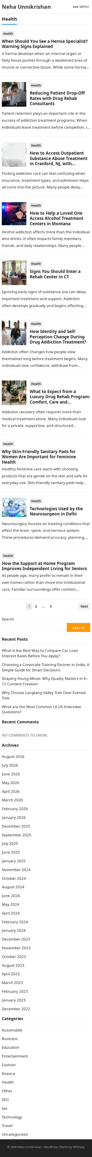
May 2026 (10, 782)
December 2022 (16, 1008)
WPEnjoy (79, 1147)
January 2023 (14, 1000)
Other (7, 1090)
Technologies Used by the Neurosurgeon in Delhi (56, 511)
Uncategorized (15, 1134)
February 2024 (15, 921)
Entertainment (15, 1056)
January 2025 (14, 860)
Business (10, 1038)
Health (8, 34)
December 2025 (16, 826)
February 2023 (15, 991)
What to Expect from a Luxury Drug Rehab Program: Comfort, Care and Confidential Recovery (60, 399)
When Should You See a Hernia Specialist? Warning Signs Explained (45, 43)
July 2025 (10, 843)
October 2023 (14, 956)
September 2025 (16, 834)
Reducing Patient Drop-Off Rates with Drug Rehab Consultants (57, 98)
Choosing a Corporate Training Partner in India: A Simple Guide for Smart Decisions (45, 667)
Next (84, 606)
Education (10, 1047)
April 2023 (11, 973)
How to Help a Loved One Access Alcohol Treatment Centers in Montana (56, 218)
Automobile (12, 1030)
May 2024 (10, 904)
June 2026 (11, 773)
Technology (12, 1117)
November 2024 (16, 869)
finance (8, 1073)
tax (4, 1108)
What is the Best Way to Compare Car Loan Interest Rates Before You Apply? (40, 653)
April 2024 (11, 913)
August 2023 (13, 965)
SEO (5, 1099)
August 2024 (13, 886)
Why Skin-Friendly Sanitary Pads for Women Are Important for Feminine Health (39, 457)
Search (8, 619)
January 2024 (14, 930)
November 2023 (16, 947)
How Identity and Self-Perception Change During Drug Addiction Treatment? (58, 337)
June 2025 (11, 852)
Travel (7, 1125)
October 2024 (14, 878)
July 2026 (10, 765)
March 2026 (12, 799)
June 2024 (11, 895)
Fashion (9, 1064)
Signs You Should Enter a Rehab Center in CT (55, 273)
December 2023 (16, 939)
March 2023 (12, 982)
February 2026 (15, 808)
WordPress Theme (56, 1147)
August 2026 (13, 756)
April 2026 (11, 791)
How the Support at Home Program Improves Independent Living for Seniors (44, 565)
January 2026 (14, 817)
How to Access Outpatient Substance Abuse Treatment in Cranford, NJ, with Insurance (59, 160)
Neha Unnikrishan (26, 6)
